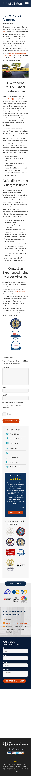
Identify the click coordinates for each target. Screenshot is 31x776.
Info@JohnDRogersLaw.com (16, 623)
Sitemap (15, 761)
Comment (6, 367)
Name (4, 387)
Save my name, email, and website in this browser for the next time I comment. (14, 405)
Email (4, 395)
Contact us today (19, 291)
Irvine (4, 32)
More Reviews (15, 512)
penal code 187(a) (8, 99)
